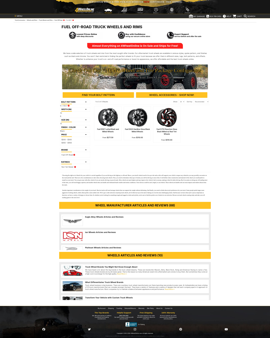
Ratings (74, 162)
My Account (101, 308)
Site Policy (150, 308)
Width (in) (74, 109)
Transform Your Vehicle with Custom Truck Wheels (109, 298)
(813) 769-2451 (123, 315)
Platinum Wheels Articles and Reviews (103, 248)
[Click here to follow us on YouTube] (226, 329)
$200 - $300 (66, 140)
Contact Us (168, 308)
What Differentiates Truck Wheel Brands (104, 282)
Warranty (141, 308)
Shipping (111, 308)
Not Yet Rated (67, 167)
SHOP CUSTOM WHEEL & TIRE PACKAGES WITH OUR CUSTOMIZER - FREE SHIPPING (135, 2)
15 (61, 124)
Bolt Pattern (74, 102)
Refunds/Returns (130, 308)
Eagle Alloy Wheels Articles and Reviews (104, 217)
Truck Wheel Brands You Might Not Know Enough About (111, 267)
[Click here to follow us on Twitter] (89, 329)
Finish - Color (74, 127)
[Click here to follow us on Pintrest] (181, 329)
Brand (74, 150)
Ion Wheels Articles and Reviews (100, 232)
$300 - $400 (66, 143)
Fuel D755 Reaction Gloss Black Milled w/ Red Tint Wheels (167, 131)
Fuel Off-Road (67, 155)
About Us (159, 308)
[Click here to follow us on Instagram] (135, 329)
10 (61, 113)
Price (74, 135)
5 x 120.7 (64, 106)
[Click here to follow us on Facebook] (44, 329)
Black (62, 131)
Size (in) (74, 120)
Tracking (119, 308)
